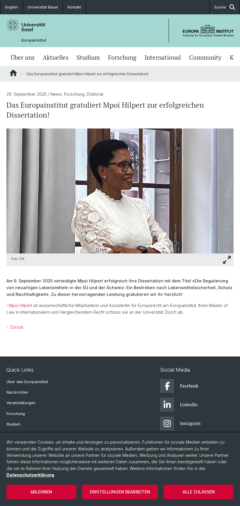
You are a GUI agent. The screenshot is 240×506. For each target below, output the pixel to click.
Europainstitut (33, 40)
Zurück (16, 327)
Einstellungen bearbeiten (120, 491)
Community (205, 57)
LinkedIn (189, 404)
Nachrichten (17, 392)
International (163, 57)
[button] (227, 260)
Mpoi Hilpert (20, 305)
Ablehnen (41, 491)
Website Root (13, 73)
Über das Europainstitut (27, 382)
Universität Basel (43, 7)
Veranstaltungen (20, 403)
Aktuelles (55, 57)
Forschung (122, 57)
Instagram (190, 423)
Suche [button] (220, 7)
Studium (88, 57)
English (11, 7)
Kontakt (74, 7)
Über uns (23, 57)
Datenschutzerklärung (30, 474)
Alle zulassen (199, 491)
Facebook (189, 386)
